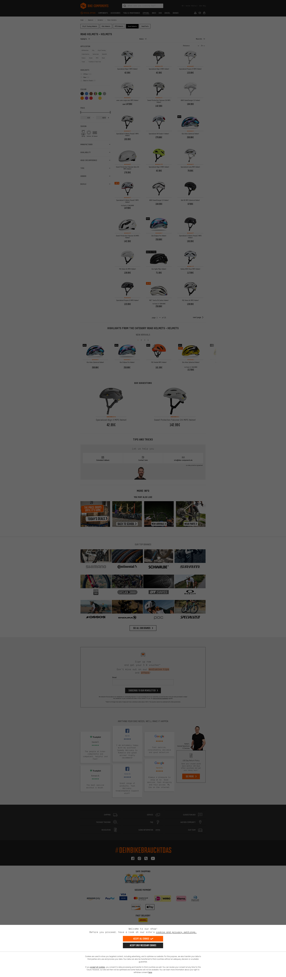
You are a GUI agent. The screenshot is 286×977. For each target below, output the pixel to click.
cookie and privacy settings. (176, 932)
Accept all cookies (141, 938)
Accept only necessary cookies (143, 945)
